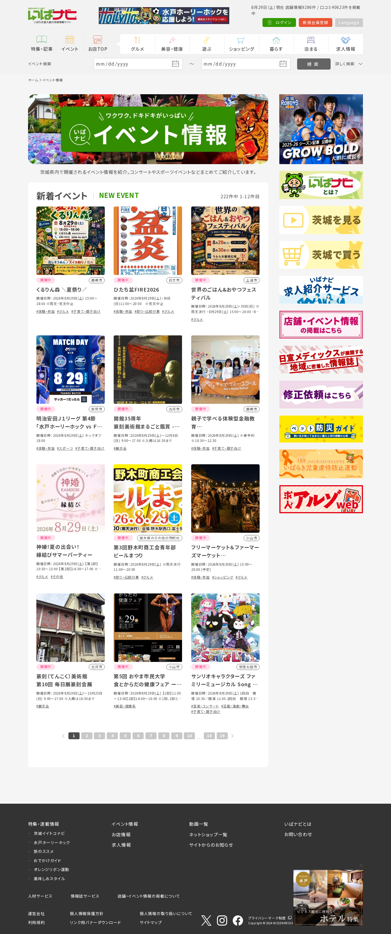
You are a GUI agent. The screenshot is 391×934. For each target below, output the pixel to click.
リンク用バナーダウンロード (95, 922)
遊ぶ (207, 49)
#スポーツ (65, 448)
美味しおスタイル (49, 878)
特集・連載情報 (44, 824)
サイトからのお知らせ (211, 844)
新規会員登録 (315, 22)
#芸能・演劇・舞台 (235, 705)
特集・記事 (42, 49)
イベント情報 (125, 824)
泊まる (311, 49)
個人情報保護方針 (87, 913)
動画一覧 (198, 824)
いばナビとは (298, 824)
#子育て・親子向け (85, 311)
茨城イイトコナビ (49, 833)
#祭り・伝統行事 (147, 311)
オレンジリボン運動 (51, 869)
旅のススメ (44, 851)
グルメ (137, 49)
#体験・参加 (45, 311)
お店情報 (121, 834)
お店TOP (98, 49)
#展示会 (120, 448)
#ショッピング (223, 577)
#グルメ (63, 311)
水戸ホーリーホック (52, 842)
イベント (69, 49)
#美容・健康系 (125, 705)
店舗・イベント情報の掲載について (149, 896)
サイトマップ (151, 922)
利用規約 (36, 922)
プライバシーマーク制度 (267, 917)
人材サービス (40, 896)
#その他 (57, 576)
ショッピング (241, 49)
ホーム (33, 79)
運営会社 (36, 913)
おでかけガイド (47, 860)
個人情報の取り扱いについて (166, 913)
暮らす (276, 49)
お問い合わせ (298, 834)
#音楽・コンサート (205, 705)
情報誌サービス (85, 896)
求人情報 (345, 49)
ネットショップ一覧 (208, 834)
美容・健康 (172, 49)
